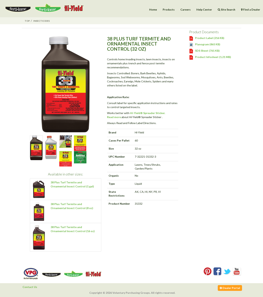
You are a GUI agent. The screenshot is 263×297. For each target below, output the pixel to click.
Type (112, 183)
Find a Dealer (251, 9)
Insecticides (41, 20)
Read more (114, 117)
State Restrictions (117, 193)
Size (111, 148)
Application (116, 164)
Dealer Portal (231, 288)
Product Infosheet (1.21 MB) (212, 57)
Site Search (227, 9)
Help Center (204, 9)
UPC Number (117, 156)
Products (169, 9)
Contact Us (30, 287)
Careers (185, 9)
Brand (112, 132)
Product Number (119, 203)
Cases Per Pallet (119, 140)
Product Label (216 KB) (209, 38)
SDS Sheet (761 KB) (207, 50)
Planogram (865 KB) (207, 44)
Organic (114, 175)
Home (153, 9)
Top (27, 20)
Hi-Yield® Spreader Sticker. (147, 113)
